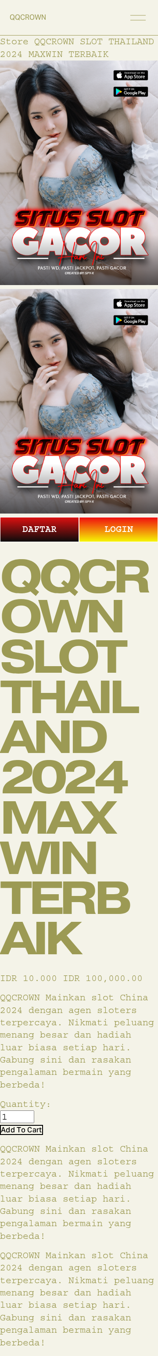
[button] (21, 1130)
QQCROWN (28, 17)
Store (14, 41)
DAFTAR (39, 529)
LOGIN (118, 529)
